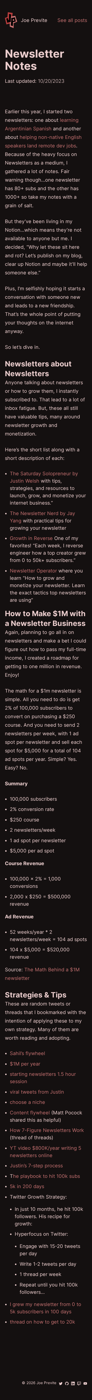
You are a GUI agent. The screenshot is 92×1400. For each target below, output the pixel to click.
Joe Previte (46, 1382)
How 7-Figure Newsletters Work (47, 1130)
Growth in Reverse (31, 538)
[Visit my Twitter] (61, 1383)
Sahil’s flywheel (27, 1053)
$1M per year (25, 1064)
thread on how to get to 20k (42, 1322)
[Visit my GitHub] (67, 1383)
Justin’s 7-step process (36, 1166)
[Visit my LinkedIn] (73, 1383)
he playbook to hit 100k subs (46, 1176)
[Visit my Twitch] (79, 1383)
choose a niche (27, 1102)
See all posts (72, 20)
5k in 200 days (27, 1186)
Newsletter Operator (33, 571)
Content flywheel (30, 1113)
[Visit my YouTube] (85, 1383)
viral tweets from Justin (37, 1092)
